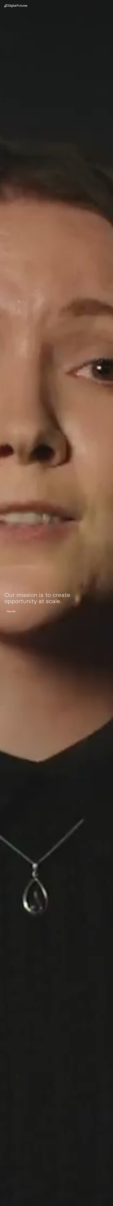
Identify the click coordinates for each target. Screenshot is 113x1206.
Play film (11, 611)
